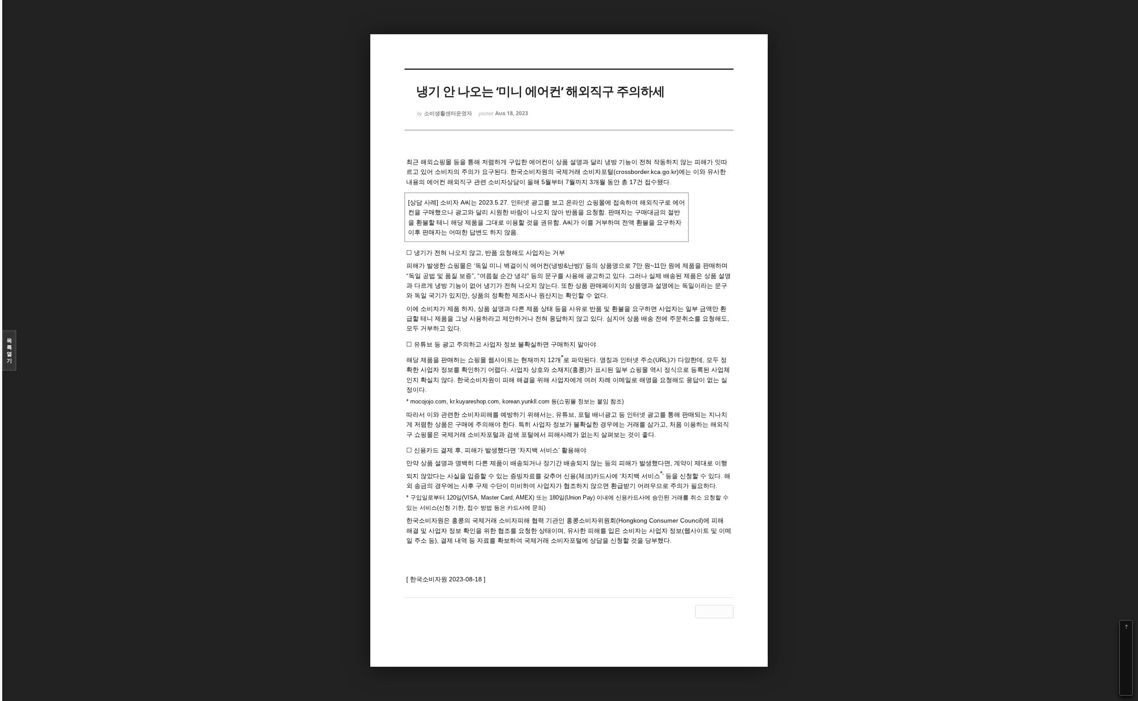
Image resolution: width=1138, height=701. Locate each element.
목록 (9, 350)
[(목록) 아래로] (1126, 676)
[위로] (1126, 664)
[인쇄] (1126, 689)
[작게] (1126, 651)
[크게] (1126, 639)
